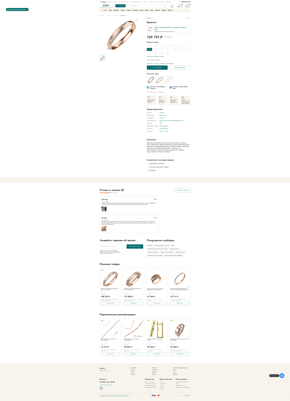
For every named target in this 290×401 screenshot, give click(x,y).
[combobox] (146, 5)
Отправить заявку (135, 246)
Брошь (133, 370)
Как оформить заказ (136, 1)
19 (155, 49)
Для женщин (164, 128)
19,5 (162, 49)
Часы (174, 372)
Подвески (154, 370)
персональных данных (106, 253)
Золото (162, 118)
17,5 (180, 45)
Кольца (133, 374)
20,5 (174, 49)
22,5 (155, 53)
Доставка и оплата (123, 1)
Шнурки (164, 10)
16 (162, 45)
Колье (132, 372)
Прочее (170, 10)
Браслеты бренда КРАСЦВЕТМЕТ (173, 255)
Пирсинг (157, 10)
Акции (105, 10)
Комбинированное (176, 120)
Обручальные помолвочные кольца (157, 248)
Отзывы (146, 1)
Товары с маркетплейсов (180, 367)
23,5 (168, 53)
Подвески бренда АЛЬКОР (154, 255)
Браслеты (163, 115)
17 (174, 45)
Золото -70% (164, 131)
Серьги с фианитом (152, 252)
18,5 (149, 49)
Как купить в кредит (150, 385)
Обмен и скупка (154, 1)
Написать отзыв (182, 190)
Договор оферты (123, 396)
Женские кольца (180, 252)
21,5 (186, 49)
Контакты (168, 1)
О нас (161, 381)
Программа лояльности (182, 381)
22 (149, 53)
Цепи (173, 245)
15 (149, 45)
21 (180, 49)
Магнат (162, 112)
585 (161, 123)
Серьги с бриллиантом (167, 252)
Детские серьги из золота (162, 245)
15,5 (155, 45)
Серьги (154, 374)
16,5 (168, 45)
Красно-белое (165, 120)
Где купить (162, 383)
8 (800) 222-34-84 (185, 1)
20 (168, 49)
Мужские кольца (174, 248)
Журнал (162, 1)
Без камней (164, 126)
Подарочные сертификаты (183, 387)
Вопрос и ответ (112, 1)
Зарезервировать (180, 67)
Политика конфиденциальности (108, 396)
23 (162, 53)
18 (186, 45)
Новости (162, 387)
